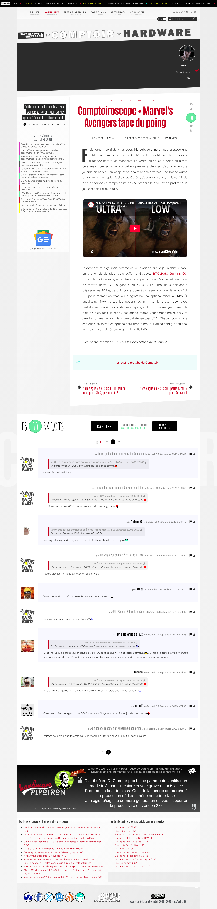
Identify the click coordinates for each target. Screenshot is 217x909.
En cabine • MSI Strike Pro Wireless (133, 841)
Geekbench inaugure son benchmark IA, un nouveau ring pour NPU (41, 163)
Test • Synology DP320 (126, 863)
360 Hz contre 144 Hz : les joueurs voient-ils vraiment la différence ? (58, 863)
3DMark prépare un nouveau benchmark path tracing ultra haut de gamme (42, 175)
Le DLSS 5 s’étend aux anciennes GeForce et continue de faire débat (59, 838)
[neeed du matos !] (80, 897)
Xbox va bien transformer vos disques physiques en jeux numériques (59, 859)
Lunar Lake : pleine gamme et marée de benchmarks (39, 188)
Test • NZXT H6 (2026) (126, 827)
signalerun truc (165, 426)
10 (191, 118)
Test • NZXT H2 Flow (125, 830)
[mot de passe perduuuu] (187, 79)
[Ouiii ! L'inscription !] (187, 53)
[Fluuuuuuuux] (69, 897)
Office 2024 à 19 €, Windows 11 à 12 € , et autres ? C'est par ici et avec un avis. (44, 210)
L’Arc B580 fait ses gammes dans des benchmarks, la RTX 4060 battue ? (39, 151)
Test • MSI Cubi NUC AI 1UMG (130, 845)
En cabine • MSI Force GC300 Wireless (135, 838)
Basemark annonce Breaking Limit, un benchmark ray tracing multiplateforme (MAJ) (43, 157)
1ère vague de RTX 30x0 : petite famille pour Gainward (163, 390)
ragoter (104, 426)
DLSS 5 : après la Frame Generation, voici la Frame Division (53, 848)
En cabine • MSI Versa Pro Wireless (132, 852)
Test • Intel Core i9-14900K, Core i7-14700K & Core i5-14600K (43, 200)
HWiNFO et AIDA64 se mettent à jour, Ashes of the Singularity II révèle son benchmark (43, 194)
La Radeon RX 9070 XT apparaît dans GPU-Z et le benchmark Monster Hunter (43, 169)
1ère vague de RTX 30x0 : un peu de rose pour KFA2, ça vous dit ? (104, 390)
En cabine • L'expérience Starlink (131, 855)
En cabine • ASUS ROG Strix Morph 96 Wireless (139, 834)
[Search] (170, 19)
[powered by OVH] (28, 897)
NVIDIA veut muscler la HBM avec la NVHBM (46, 855)
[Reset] (193, 19)
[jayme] (38, 897)
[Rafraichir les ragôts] (101, 442)
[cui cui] (49, 897)
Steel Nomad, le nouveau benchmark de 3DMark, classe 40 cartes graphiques (44, 145)
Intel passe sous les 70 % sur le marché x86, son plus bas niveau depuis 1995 (63, 877)
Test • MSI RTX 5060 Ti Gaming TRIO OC (135, 859)
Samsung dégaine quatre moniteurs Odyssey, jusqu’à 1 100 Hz (55, 852)
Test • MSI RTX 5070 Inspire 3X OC (132, 866)
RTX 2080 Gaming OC (170, 274)
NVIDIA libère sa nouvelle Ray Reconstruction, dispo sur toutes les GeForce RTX (64, 866)
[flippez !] (59, 897)
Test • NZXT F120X (124, 848)
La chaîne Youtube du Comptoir (137, 362)
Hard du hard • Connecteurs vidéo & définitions (44, 205)
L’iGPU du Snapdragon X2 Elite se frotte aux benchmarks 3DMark (42, 182)
